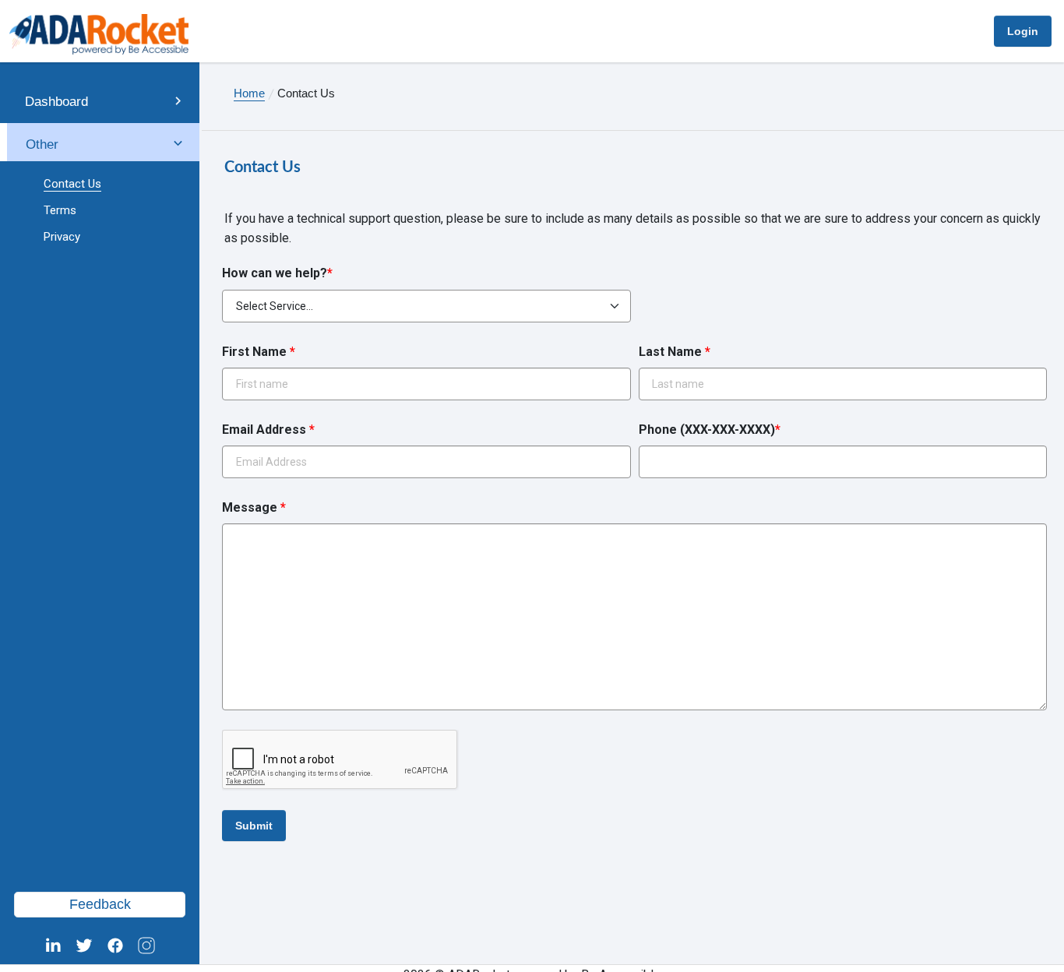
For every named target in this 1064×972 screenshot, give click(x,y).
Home (249, 93)
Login (1022, 31)
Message (254, 507)
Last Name (674, 351)
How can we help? (277, 273)
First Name (258, 351)
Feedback (100, 904)
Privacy (62, 237)
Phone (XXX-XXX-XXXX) (709, 429)
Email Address (268, 429)
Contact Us (72, 184)
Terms (60, 210)
